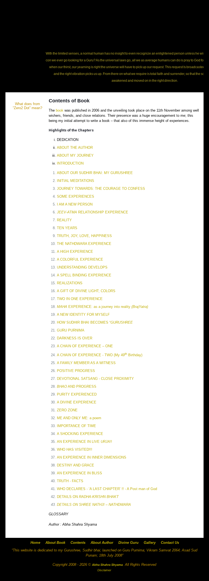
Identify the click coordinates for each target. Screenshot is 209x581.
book (59, 110)
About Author (102, 543)
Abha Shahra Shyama (79, 524)
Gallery (150, 543)
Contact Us (170, 543)
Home (35, 543)
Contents (77, 543)
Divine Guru (128, 543)
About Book (55, 543)
